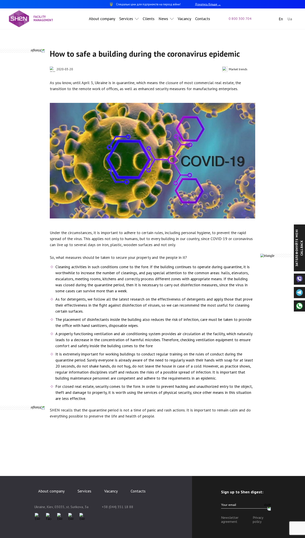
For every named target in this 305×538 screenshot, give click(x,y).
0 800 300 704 (240, 18)
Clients (149, 18)
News (163, 18)
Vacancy (184, 18)
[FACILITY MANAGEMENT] (21, 18)
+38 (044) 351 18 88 (117, 507)
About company (102, 18)
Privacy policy (258, 519)
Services (126, 18)
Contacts (202, 18)
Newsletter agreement (229, 519)
